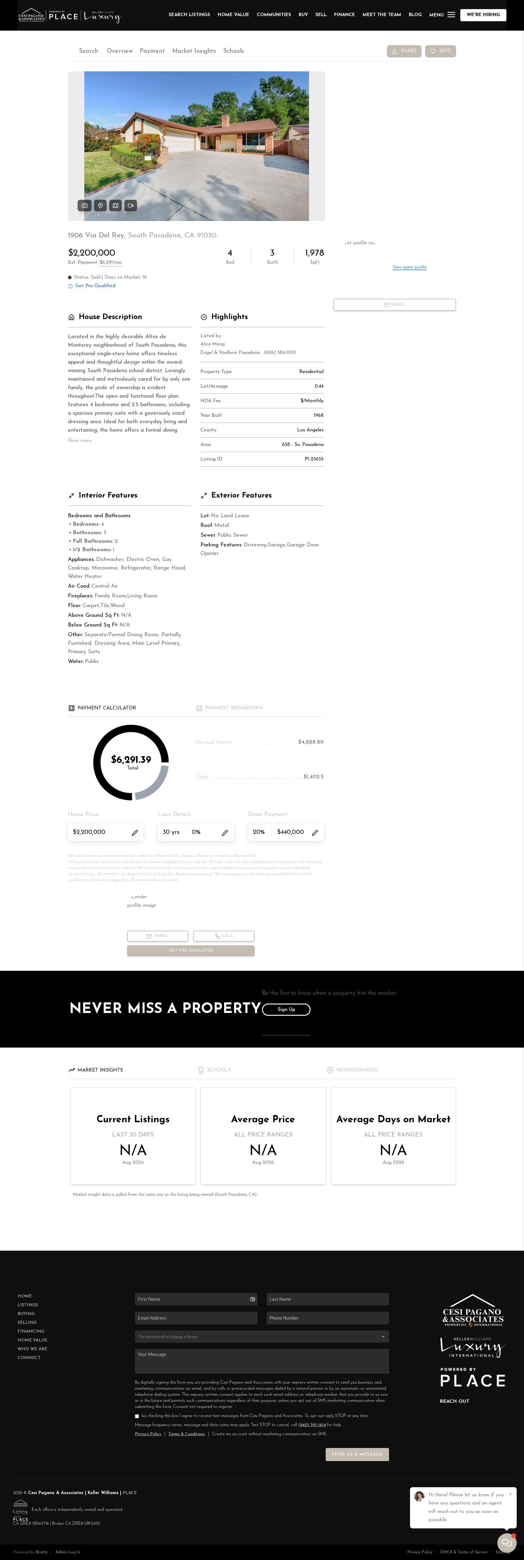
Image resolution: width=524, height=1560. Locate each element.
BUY (303, 15)
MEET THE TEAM (382, 15)
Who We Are (32, 1349)
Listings (28, 1305)
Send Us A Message (357, 1454)
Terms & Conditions (186, 1434)
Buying (26, 1314)
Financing (31, 1331)
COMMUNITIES (274, 15)
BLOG (415, 15)
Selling (27, 1322)
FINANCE (344, 15)
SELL (321, 15)
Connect (29, 1358)
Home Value (233, 15)
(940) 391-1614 (312, 1425)
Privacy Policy (148, 1434)
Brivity (41, 1552)
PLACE (130, 1493)
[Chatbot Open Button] (507, 1543)
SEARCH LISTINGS (189, 15)
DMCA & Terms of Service (464, 1552)
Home (25, 1296)
